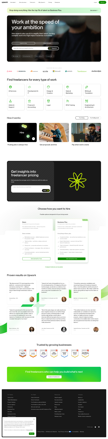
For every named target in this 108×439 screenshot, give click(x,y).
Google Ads (49, 56)
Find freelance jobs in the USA (38, 404)
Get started (93, 10)
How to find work (35, 397)
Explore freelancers (54, 377)
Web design (15, 56)
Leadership (81, 399)
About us (80, 397)
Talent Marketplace (12, 399)
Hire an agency (11, 404)
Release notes (58, 416)
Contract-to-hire (12, 414)
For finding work (94, 118)
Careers (80, 404)
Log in (95, 2)
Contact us (80, 411)
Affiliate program (59, 409)
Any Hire (10, 411)
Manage (32, 433)
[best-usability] (54, 357)
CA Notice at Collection (51, 431)
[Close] (34, 419)
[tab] (23, 43)
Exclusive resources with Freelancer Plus (41, 409)
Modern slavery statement (84, 416)
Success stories (58, 399)
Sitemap (82, 431)
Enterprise (10, 407)
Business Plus (11, 409)
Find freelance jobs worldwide (38, 402)
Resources (57, 404)
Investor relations (82, 402)
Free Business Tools (59, 414)
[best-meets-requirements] (85, 357)
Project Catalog (11, 402)
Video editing (38, 56)
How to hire (10, 397)
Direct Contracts (12, 416)
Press (79, 409)
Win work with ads (35, 407)
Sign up (102, 2)
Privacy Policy (41, 431)
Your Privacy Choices (64, 431)
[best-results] (43, 357)
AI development (27, 56)
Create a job (21, 152)
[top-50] (22, 357)
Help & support (58, 397)
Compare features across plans (54, 267)
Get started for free (36, 258)
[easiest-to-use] (74, 357)
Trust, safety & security (83, 414)
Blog (56, 407)
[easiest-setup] (64, 357)
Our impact (81, 407)
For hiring (81, 118)
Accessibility (75, 431)
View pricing (86, 152)
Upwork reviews (58, 402)
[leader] (33, 357)
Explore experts (54, 152)
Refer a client (58, 411)
